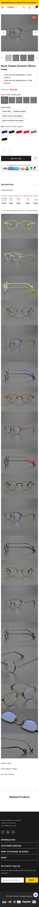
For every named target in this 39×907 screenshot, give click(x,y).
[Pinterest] (13, 832)
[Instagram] (8, 832)
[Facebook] (3, 832)
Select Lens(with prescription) (12, 120)
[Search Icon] (24, 7)
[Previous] (3, 33)
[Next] (35, 33)
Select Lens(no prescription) (12, 116)
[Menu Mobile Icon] (2, 7)
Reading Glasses (20, 111)
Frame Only (6, 111)
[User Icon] (30, 7)
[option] (19, 2)
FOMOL (9, 7)
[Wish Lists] (35, 158)
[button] (35, 895)
